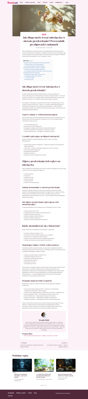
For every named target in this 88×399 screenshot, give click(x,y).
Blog (35, 393)
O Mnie (30, 393)
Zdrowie (45, 2)
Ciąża (38, 2)
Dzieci (51, 2)
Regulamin (11, 393)
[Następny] (73, 371)
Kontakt (10, 396)
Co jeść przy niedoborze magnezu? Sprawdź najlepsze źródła (31, 345)
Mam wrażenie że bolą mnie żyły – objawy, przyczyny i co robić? (41, 335)
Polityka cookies (21, 393)
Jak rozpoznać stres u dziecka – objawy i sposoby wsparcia (57, 345)
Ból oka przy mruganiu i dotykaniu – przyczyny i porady (20, 375)
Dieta (21, 2)
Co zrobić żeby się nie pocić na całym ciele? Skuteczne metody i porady (43, 375)
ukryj (31, 60)
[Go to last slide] (14, 371)
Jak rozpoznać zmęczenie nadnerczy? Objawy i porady (65, 375)
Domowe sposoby (30, 2)
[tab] (41, 385)
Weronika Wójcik (41, 47)
